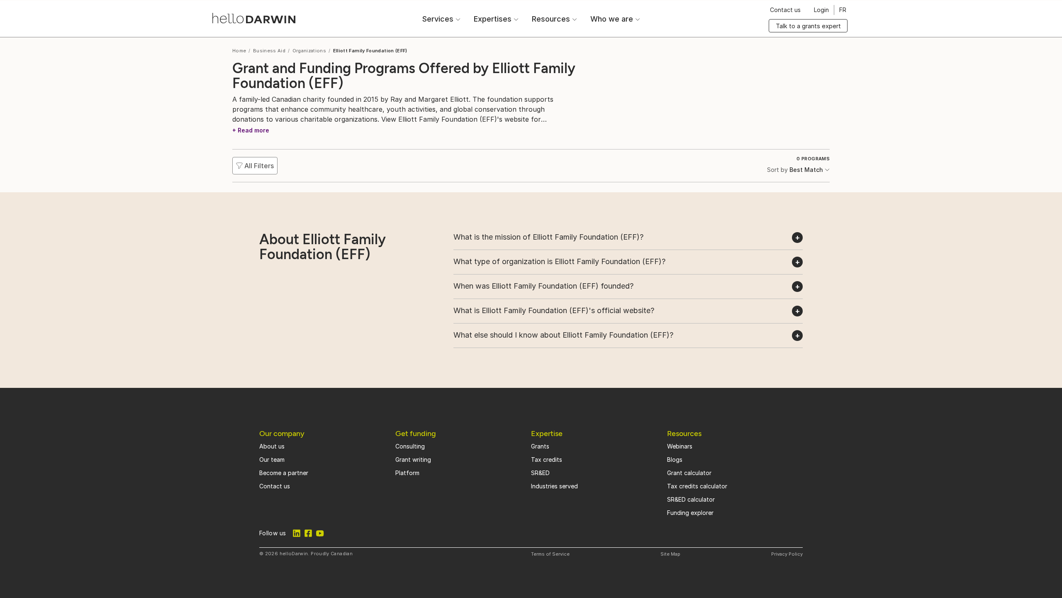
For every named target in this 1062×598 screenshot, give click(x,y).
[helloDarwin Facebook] (308, 533)
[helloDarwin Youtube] (320, 533)
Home (239, 51)
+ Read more (250, 130)
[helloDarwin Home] (253, 18)
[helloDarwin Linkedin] (296, 533)
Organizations (309, 51)
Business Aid (269, 51)
